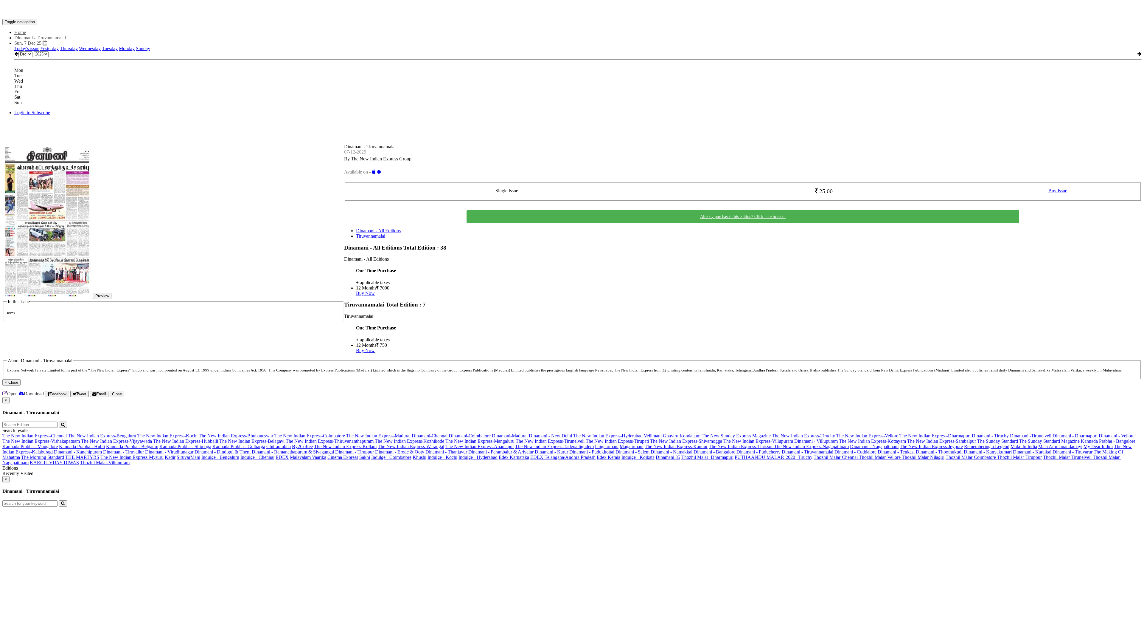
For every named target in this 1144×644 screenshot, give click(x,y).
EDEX (282, 457)
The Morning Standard (42, 457)
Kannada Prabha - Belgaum (132, 446)
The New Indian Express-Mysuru (132, 457)
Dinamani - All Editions (378, 230)
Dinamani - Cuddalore (855, 451)
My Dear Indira (1098, 446)
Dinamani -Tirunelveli (1030, 435)
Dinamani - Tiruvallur (123, 451)
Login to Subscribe (32, 112)
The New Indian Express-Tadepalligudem (554, 446)
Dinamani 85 (668, 457)
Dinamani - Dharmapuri (1075, 435)
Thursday (69, 48)
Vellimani (653, 435)
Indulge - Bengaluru (220, 457)
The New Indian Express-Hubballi (185, 441)
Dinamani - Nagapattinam (874, 446)
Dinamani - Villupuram (816, 441)
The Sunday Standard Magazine (1049, 441)
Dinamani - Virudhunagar (169, 451)
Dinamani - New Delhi (550, 435)
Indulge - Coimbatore (391, 457)
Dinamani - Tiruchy (990, 435)
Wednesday (90, 48)
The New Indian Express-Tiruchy (803, 435)
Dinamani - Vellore (1116, 435)
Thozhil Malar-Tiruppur (1019, 457)
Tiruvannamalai (370, 236)
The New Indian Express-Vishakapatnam (41, 441)
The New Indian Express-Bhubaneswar (236, 435)
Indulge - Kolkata (638, 457)
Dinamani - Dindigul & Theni (223, 451)
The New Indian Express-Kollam (345, 446)
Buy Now (365, 293)
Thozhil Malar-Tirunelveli (1068, 457)
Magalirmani (632, 446)
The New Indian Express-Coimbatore (309, 435)
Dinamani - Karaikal (1032, 451)
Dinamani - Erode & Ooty (399, 451)
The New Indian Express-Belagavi (252, 441)
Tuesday (110, 48)
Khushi (419, 457)
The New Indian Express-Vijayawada (116, 441)
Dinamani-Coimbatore (470, 435)
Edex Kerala (608, 457)
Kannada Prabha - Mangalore (30, 446)
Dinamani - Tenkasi (896, 451)
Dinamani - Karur (551, 451)
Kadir (170, 457)
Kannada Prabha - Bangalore (1108, 441)
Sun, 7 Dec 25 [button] (28, 43)
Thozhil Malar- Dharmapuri (707, 457)
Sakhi (364, 457)
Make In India (1024, 446)
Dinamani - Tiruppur (354, 451)
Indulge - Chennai (257, 457)
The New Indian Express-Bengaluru (102, 435)
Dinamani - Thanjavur (446, 451)
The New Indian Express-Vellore (867, 435)
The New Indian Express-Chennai (34, 435)
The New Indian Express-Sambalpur (941, 441)
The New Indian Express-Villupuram (758, 441)
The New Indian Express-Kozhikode (409, 441)
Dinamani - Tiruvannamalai (807, 451)
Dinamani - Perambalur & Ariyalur (501, 451)
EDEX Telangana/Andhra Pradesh (563, 457)
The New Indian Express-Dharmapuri (935, 435)
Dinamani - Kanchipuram (78, 451)
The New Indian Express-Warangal (411, 446)
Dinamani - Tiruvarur (1072, 451)
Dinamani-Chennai (429, 435)
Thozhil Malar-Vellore (880, 457)
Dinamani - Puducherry (758, 451)
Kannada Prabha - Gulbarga (238, 446)
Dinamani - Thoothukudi (939, 451)
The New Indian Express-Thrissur (741, 446)
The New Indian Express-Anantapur (479, 446)
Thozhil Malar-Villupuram (105, 462)
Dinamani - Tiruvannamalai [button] (40, 37)
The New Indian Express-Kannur (676, 446)
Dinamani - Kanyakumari (988, 451)
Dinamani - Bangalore (714, 451)
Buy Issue (1057, 190)
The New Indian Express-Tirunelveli (550, 441)
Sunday (143, 48)
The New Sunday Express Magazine (736, 435)
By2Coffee (302, 446)
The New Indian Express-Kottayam (872, 441)
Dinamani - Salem (632, 451)
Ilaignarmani (606, 446)
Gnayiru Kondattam (681, 435)
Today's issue (26, 48)
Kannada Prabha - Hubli (82, 446)
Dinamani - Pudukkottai (591, 451)
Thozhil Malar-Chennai (836, 457)
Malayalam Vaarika (308, 457)
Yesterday (49, 48)
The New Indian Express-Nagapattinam (811, 446)
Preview (102, 296)
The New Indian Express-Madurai (378, 435)
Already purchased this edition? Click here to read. (743, 216)
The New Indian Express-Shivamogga (686, 441)
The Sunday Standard (997, 441)
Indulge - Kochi (442, 457)
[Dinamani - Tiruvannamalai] (572, 9)
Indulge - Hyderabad (478, 457)
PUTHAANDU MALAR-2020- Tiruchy (773, 457)
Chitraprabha (278, 446)
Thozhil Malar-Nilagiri (923, 457)
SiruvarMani (188, 457)
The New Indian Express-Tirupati (617, 441)
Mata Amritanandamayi (1060, 446)
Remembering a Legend (986, 446)
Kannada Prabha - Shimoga (185, 446)
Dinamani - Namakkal (671, 451)
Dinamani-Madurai (510, 435)
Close (117, 394)
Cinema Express (342, 457)
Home (20, 32)
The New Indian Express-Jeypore (931, 446)
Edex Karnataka (514, 457)
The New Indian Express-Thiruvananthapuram (330, 441)
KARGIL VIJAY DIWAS (54, 462)
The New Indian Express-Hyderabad (608, 435)
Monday (127, 48)
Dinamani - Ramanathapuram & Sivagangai (293, 451)
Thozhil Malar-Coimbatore (971, 457)
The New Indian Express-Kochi (167, 435)
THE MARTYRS (82, 457)
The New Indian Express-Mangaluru (480, 441)
